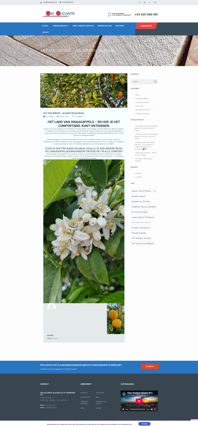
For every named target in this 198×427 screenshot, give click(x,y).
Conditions (100, 393)
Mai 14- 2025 (64, 116)
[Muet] (152, 409)
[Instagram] (155, 2)
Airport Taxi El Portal (141, 191)
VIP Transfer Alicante (141, 238)
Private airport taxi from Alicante (141, 222)
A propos (84, 393)
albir (155, 191)
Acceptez (144, 424)
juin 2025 (138, 173)
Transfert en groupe (101, 403)
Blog (137, 95)
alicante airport (138, 196)
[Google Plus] (150, 2)
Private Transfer (139, 233)
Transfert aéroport (84, 403)
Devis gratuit (85, 397)
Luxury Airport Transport (143, 217)
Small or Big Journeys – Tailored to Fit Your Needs (145, 154)
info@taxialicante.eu (50, 2)
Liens (82, 408)
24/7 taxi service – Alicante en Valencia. (63, 113)
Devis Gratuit (146, 26)
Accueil (99, 408)
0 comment (79, 116)
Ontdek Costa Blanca (142, 114)
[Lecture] (123, 409)
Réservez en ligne (105, 26)
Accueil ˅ (45, 26)
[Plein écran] (155, 409)
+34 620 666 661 (68, 2)
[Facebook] (139, 2)
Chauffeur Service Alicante (144, 207)
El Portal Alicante (139, 212)
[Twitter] (144, 2)
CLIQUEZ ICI (150, 366)
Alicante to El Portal (141, 201)
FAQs (98, 397)
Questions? (119, 26)
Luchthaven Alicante (142, 99)
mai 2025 (139, 177)
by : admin (49, 116)
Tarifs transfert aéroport (83, 26)
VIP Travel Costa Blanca (143, 243)
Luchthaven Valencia (142, 102)
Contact (45, 32)
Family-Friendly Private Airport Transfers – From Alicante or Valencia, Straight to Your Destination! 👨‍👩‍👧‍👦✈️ (145, 146)
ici (131, 424)
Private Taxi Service (141, 228)
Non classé (139, 106)
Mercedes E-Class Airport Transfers (143, 160)
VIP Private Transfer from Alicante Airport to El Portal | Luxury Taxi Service (146, 128)
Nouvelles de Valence (143, 110)
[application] (139, 401)
